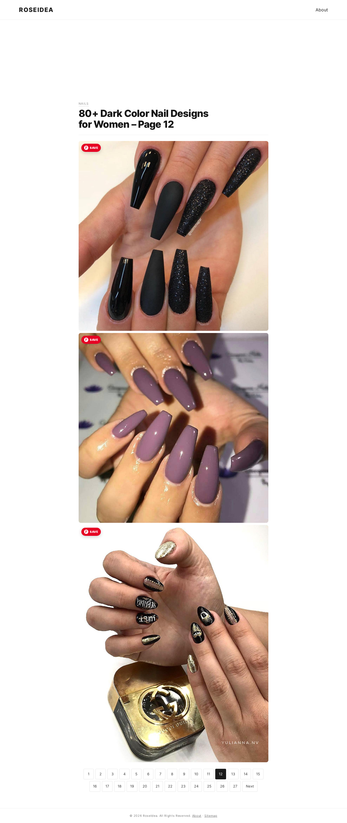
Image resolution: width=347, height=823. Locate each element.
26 (222, 786)
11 (208, 774)
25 (209, 786)
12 (221, 774)
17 (107, 786)
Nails (84, 103)
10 (196, 774)
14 (246, 774)
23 (183, 786)
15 (258, 774)
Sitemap (210, 816)
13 (233, 774)
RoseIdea (36, 9)
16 (95, 786)
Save (94, 148)
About (322, 9)
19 (132, 786)
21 (157, 786)
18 (119, 786)
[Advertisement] (173, 63)
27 (235, 786)
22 (170, 786)
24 (196, 786)
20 (145, 786)
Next (250, 786)
